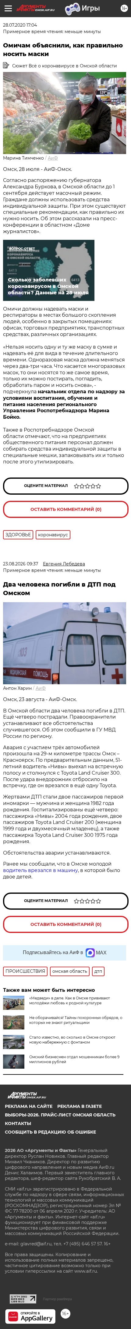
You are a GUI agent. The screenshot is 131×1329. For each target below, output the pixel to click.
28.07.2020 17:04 (20, 25)
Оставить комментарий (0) (65, 509)
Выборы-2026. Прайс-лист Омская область (60, 1115)
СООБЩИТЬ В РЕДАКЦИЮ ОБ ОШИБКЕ (50, 1132)
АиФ (53, 158)
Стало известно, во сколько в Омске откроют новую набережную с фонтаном (72, 1039)
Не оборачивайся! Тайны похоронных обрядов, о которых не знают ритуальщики (75, 1020)
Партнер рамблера (57, 1299)
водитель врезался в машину (40, 870)
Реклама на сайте (28, 1106)
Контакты (18, 1123)
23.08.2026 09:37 (20, 564)
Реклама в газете (79, 1106)
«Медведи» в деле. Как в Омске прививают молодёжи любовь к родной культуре (69, 1000)
